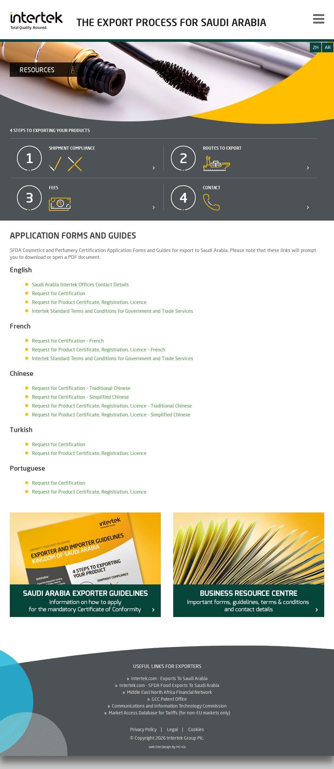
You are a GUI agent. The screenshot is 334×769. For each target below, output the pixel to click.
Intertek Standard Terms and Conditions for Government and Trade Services (112, 311)
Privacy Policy (143, 729)
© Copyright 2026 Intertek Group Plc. (167, 738)
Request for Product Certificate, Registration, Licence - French (98, 349)
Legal (172, 729)
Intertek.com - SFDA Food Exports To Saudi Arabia (169, 685)
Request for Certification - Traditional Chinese (81, 388)
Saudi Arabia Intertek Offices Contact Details (80, 284)
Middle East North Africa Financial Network (169, 692)
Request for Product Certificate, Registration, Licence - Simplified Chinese (111, 414)
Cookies (196, 729)
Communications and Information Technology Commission (169, 706)
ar (328, 47)
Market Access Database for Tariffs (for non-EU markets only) (169, 712)
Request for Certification (58, 293)
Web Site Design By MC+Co (167, 747)
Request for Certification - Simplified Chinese (80, 397)
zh (316, 47)
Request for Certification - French (68, 340)
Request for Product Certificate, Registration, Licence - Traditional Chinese (112, 406)
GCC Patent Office (169, 699)
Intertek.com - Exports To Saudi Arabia (169, 678)
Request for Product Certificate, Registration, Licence (89, 302)
